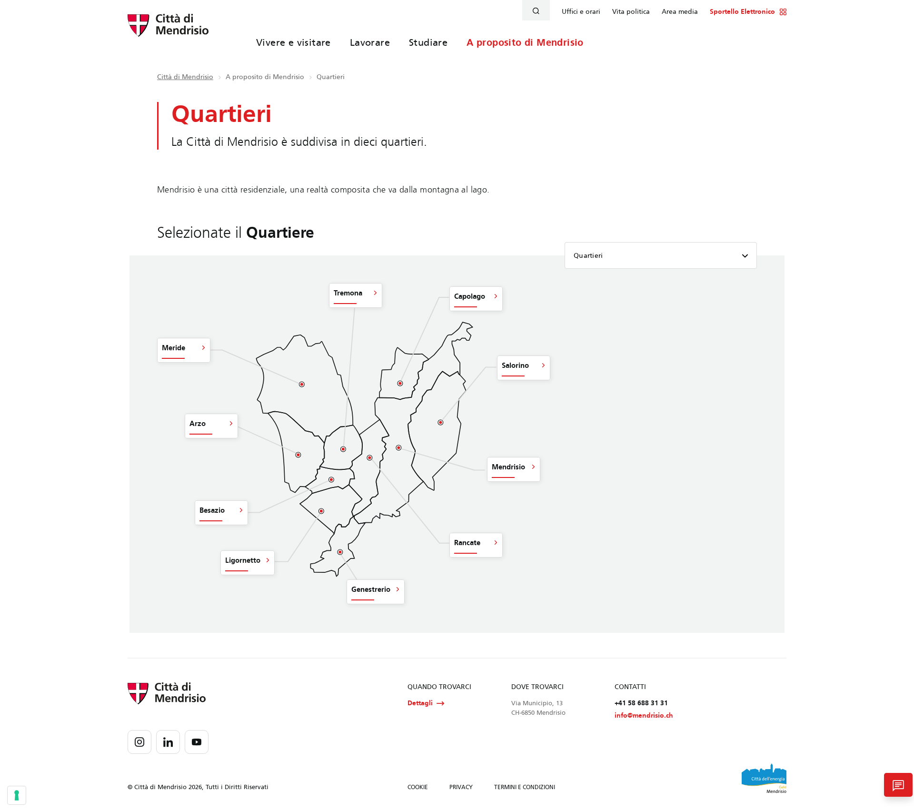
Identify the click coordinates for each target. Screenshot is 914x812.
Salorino (515, 365)
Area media (680, 12)
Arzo (197, 423)
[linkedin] (168, 742)
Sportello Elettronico (742, 12)
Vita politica (631, 12)
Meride (173, 348)
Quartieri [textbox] (588, 256)
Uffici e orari (581, 12)
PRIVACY (461, 787)
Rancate (467, 542)
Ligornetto (242, 560)
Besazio (212, 510)
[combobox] (661, 255)
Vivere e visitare (293, 42)
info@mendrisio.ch (644, 715)
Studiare (428, 42)
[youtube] (197, 742)
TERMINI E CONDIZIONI (524, 787)
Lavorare (370, 42)
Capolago (469, 296)
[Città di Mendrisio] (168, 31)
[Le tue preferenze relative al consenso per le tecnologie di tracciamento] (17, 795)
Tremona (348, 293)
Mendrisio (508, 467)
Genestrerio (370, 589)
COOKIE (417, 787)
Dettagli (420, 703)
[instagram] (139, 742)
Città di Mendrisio (185, 77)
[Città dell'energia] (764, 778)
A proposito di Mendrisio (525, 42)
